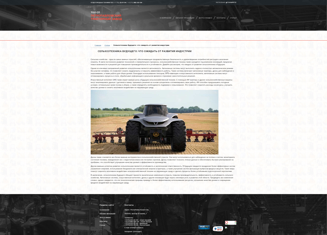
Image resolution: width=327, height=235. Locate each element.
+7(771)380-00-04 (132, 221)
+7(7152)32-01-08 (131, 225)
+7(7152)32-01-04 (131, 220)
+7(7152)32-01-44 (131, 223)
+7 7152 (120, 2)
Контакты (221, 18)
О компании (165, 18)
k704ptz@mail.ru (136, 227)
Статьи (233, 18)
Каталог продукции (185, 18)
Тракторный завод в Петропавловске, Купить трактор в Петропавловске (113, 16)
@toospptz (231, 2)
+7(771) (135, 2)
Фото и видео (205, 18)
